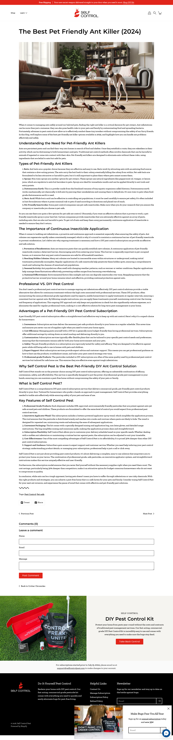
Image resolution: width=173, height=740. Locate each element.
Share (40, 502)
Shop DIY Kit (128, 2)
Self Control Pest (24, 723)
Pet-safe (40, 494)
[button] (154, 12)
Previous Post (27, 513)
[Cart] (160, 13)
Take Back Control (129, 641)
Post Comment (30, 575)
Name (22, 536)
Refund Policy (96, 701)
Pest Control (30, 494)
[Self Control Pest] (86, 13)
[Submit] (159, 701)
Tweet (27, 502)
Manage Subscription (100, 693)
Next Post (147, 513)
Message (23, 559)
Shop (13, 13)
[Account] (149, 13)
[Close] (168, 708)
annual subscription (151, 719)
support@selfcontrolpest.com (71, 668)
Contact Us (95, 689)
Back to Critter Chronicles (33, 586)
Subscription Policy (99, 697)
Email (21, 547)
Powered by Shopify (19, 726)
